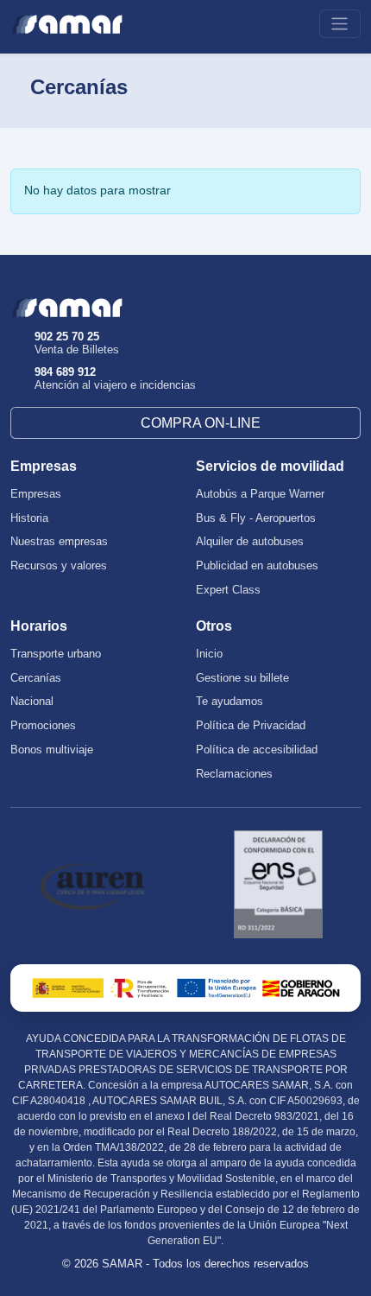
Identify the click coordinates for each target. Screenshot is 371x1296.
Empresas (35, 494)
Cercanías (35, 678)
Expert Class (228, 590)
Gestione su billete (242, 678)
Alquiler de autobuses (250, 542)
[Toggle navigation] (340, 24)
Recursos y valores (58, 566)
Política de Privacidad (250, 726)
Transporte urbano (55, 654)
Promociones (43, 726)
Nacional (31, 702)
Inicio (209, 654)
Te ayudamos (229, 702)
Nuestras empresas (59, 542)
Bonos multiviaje (51, 750)
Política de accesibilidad (257, 750)
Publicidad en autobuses (257, 566)
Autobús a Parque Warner (260, 494)
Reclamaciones (234, 774)
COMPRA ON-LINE (201, 423)
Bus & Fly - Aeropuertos (256, 518)
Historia (29, 518)
